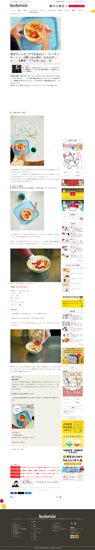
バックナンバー (67, 175)
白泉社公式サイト (57, 527)
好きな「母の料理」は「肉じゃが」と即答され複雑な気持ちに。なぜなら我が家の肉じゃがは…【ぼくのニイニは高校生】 (76, 230)
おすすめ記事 (15, 467)
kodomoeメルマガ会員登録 (76, 6)
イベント (42, 10)
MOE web (55, 525)
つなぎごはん (26, 489)
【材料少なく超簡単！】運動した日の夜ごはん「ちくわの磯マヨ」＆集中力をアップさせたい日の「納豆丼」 (41, 470)
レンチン (33, 489)
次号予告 (78, 172)
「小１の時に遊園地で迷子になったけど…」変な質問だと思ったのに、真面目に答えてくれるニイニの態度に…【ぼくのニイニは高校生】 (76, 250)
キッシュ (19, 489)
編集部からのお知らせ (69, 411)
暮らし (60, 10)
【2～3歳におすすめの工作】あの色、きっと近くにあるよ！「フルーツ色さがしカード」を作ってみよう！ (76, 330)
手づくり (67, 10)
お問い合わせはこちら (80, 1)
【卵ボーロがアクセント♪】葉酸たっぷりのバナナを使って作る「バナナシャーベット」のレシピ (41, 473)
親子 (47, 489)
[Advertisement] (35, 99)
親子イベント (56, 530)
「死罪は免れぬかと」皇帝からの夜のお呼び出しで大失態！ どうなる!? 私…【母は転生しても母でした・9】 (76, 236)
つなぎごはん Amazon (18, 442)
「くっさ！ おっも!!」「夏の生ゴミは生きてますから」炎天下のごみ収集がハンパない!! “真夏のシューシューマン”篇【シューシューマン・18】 (76, 243)
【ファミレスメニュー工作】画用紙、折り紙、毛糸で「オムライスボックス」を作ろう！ (76, 341)
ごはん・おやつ (33, 10)
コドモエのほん (69, 1)
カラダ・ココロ (52, 10)
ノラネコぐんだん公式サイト (60, 528)
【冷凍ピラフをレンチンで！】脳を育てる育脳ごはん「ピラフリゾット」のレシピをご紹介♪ (41, 467)
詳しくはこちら (67, 399)
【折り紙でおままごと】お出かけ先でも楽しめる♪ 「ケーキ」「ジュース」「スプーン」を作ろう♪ (76, 257)
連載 (73, 10)
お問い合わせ (67, 413)
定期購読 (78, 175)
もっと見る (80, 344)
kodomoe (14, 13)
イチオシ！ (80, 10)
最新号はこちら (67, 172)
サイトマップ (16, 536)
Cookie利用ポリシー (18, 532)
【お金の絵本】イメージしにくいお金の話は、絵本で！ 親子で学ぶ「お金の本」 (76, 335)
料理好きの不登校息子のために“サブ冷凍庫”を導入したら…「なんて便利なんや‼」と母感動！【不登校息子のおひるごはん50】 (76, 318)
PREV (57, 497)
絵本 (19, 10)
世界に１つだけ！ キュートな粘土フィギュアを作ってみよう (37, 476)
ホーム (13, 10)
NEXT (13, 497)
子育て (25, 10)
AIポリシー (15, 534)
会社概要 (15, 530)
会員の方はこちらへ (18, 527)
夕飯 (38, 489)
